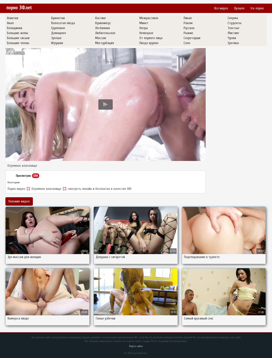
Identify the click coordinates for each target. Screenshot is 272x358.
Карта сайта (136, 346)
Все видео (221, 8)
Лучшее (239, 8)
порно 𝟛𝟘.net (19, 7)
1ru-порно (257, 8)
